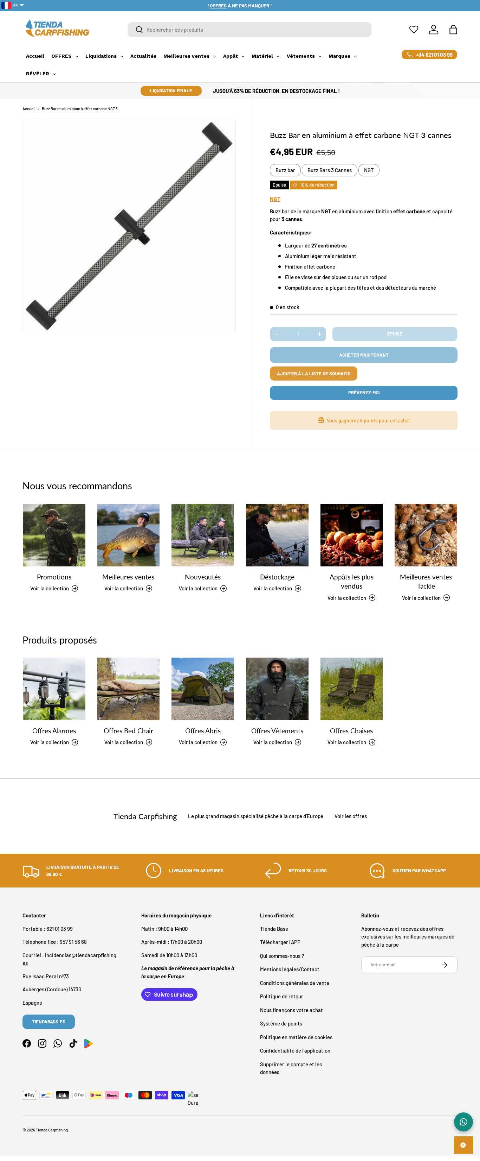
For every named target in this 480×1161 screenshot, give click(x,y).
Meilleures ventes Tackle (426, 581)
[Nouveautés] (202, 535)
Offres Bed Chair (128, 731)
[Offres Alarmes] (54, 689)
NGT (369, 170)
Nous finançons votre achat (291, 1010)
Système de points (281, 1023)
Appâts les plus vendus (352, 581)
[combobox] (250, 29)
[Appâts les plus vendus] (351, 535)
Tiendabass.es (48, 1021)
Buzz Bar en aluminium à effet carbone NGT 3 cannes (81, 108)
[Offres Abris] (202, 689)
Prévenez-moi (364, 392)
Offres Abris (203, 731)
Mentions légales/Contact (289, 969)
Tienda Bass (274, 928)
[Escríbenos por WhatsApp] (463, 1121)
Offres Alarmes (54, 731)
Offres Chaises (351, 731)
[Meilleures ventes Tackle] (426, 535)
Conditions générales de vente (294, 983)
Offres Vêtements (277, 731)
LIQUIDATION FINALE (171, 90)
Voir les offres (351, 816)
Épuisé (394, 334)
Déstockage (277, 577)
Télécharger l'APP (280, 942)
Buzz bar (285, 170)
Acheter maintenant (364, 355)
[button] (453, 29)
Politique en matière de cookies (296, 1037)
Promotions (54, 577)
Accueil (28, 108)
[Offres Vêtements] (277, 689)
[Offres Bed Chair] (128, 689)
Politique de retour (281, 996)
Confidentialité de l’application (295, 1050)
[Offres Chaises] (351, 689)
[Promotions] (54, 535)
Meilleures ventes (128, 577)
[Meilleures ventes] (128, 535)
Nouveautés (203, 577)
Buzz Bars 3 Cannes (329, 170)
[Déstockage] (277, 535)
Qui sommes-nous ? (282, 956)
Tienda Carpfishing (52, 1130)
